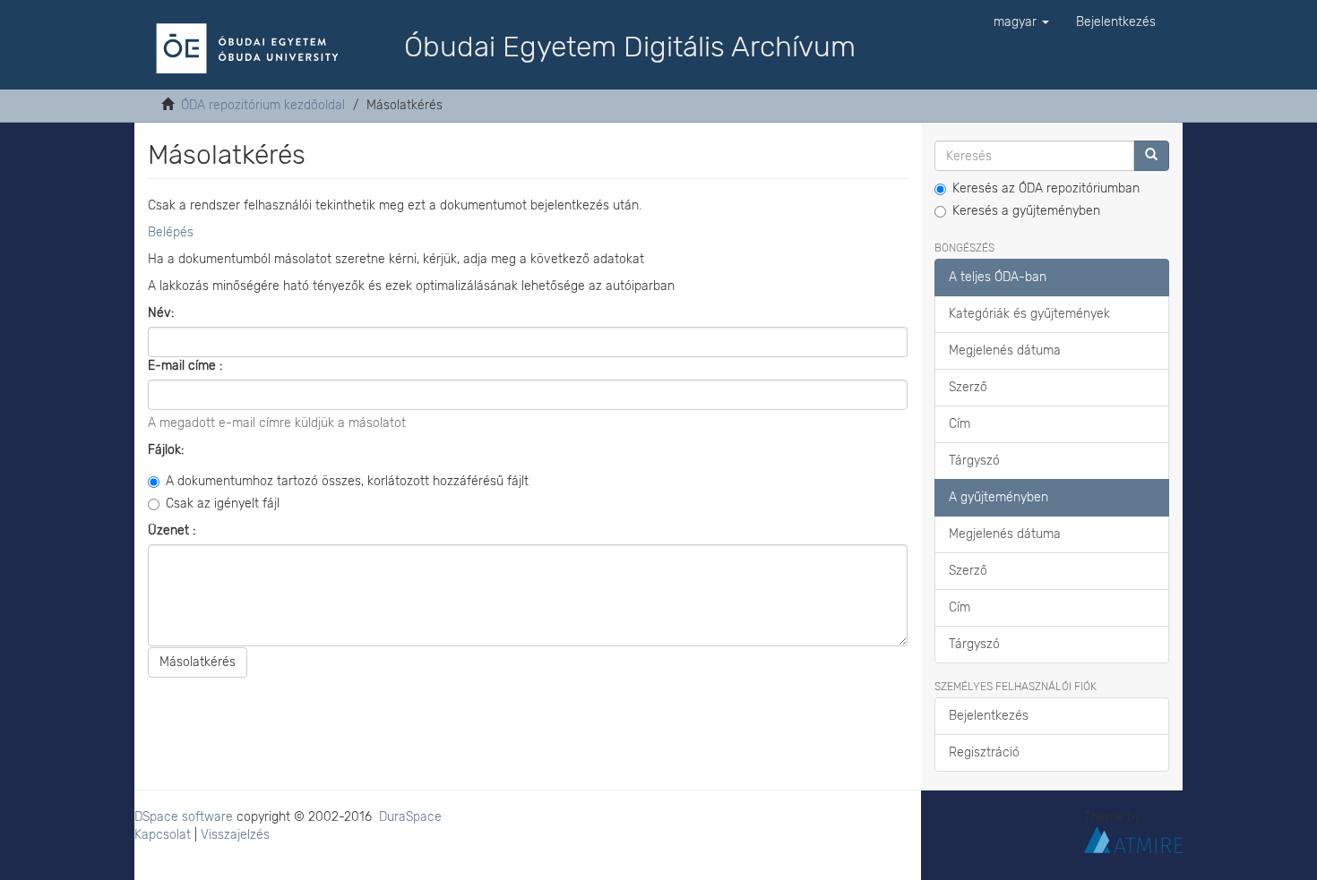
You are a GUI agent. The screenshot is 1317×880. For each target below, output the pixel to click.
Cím (959, 423)
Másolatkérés (197, 662)
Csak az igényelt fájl (223, 503)
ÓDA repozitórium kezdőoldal (263, 105)
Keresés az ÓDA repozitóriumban (1046, 188)
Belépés (171, 232)
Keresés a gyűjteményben (1026, 210)
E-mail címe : (187, 365)
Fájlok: (167, 449)
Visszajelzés (235, 834)
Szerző (968, 387)
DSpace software (183, 816)
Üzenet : (173, 530)
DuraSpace (410, 816)
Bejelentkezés (989, 715)
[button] (1021, 22)
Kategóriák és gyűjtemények (1029, 313)
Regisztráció (984, 752)
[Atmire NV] (1133, 839)
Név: (162, 312)
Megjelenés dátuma (1005, 350)
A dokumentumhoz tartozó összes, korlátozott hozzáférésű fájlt (347, 481)
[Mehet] (1151, 156)
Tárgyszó (974, 460)
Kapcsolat (162, 834)
